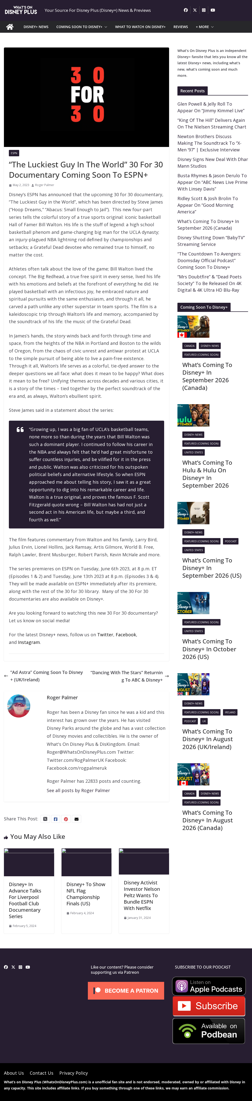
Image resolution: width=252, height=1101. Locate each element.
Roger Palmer (44, 185)
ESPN (14, 153)
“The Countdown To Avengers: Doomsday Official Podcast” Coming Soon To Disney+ (209, 260)
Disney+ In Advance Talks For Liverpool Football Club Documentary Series (25, 900)
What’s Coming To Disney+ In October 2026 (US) (209, 648)
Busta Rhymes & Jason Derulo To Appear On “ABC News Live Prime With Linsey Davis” (212, 182)
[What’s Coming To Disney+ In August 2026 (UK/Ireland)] (193, 677)
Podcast (230, 541)
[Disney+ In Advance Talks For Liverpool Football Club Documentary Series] (29, 852)
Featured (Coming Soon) (201, 354)
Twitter (105, 635)
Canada (189, 346)
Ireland (230, 712)
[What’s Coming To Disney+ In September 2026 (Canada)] (193, 319)
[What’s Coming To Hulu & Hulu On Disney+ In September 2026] (193, 408)
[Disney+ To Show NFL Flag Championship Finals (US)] (87, 852)
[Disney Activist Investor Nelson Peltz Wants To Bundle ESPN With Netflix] (144, 852)
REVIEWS (180, 26)
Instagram (29, 642)
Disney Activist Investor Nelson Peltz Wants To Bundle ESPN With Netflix (142, 895)
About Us (14, 1073)
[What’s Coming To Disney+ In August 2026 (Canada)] (193, 767)
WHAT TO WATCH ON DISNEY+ (140, 26)
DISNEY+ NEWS (36, 26)
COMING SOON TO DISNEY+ (79, 26)
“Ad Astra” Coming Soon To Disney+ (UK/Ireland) (46, 676)
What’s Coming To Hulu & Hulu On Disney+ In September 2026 (207, 474)
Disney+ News (210, 346)
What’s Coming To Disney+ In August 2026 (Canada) (207, 820)
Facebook (126, 635)
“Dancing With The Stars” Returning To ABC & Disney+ (127, 676)
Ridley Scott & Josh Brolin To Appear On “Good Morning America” (207, 205)
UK (204, 721)
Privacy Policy (73, 1073)
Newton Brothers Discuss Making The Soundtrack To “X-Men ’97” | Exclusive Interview (209, 143)
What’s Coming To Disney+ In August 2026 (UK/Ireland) (207, 738)
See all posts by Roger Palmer (78, 790)
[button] (104, 26)
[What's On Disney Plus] (10, 27)
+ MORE (202, 26)
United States (193, 452)
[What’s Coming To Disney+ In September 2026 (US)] (193, 506)
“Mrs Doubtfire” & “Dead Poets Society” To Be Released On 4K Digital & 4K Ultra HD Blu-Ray (209, 283)
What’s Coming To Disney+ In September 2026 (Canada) (207, 376)
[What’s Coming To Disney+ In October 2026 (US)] (193, 596)
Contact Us (41, 1073)
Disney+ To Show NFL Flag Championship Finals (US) (85, 894)
